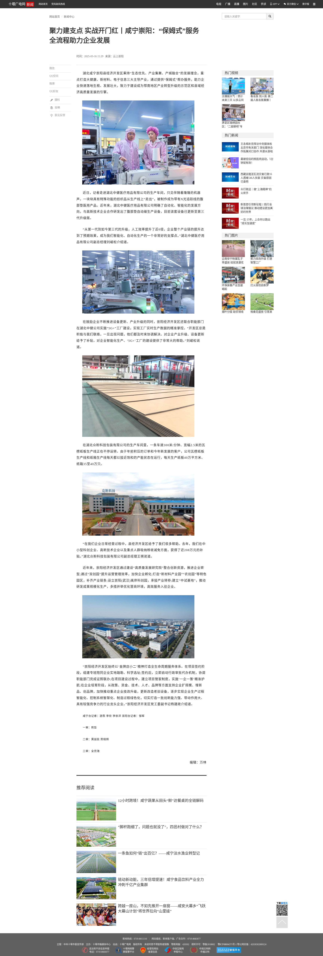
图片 (245, 4)
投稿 (55, 107)
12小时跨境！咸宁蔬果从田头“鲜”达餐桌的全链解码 (161, 801)
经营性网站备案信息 (152, 950)
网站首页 (43, 4)
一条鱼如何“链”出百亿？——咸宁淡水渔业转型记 (159, 853)
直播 (236, 4)
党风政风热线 (58, 4)
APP (274, 4)
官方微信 (289, 4)
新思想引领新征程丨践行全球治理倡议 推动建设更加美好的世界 (257, 208)
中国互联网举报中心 (178, 950)
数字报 (305, 4)
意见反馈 (57, 115)
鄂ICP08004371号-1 (227, 944)
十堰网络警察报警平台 (128, 950)
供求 (263, 4)
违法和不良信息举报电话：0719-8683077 (99, 950)
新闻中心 (69, 16)
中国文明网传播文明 (204, 950)
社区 (254, 4)
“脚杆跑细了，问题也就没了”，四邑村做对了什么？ (161, 827)
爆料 (55, 99)
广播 (227, 4)
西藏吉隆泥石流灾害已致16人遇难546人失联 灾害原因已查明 (256, 178)
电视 (218, 4)
